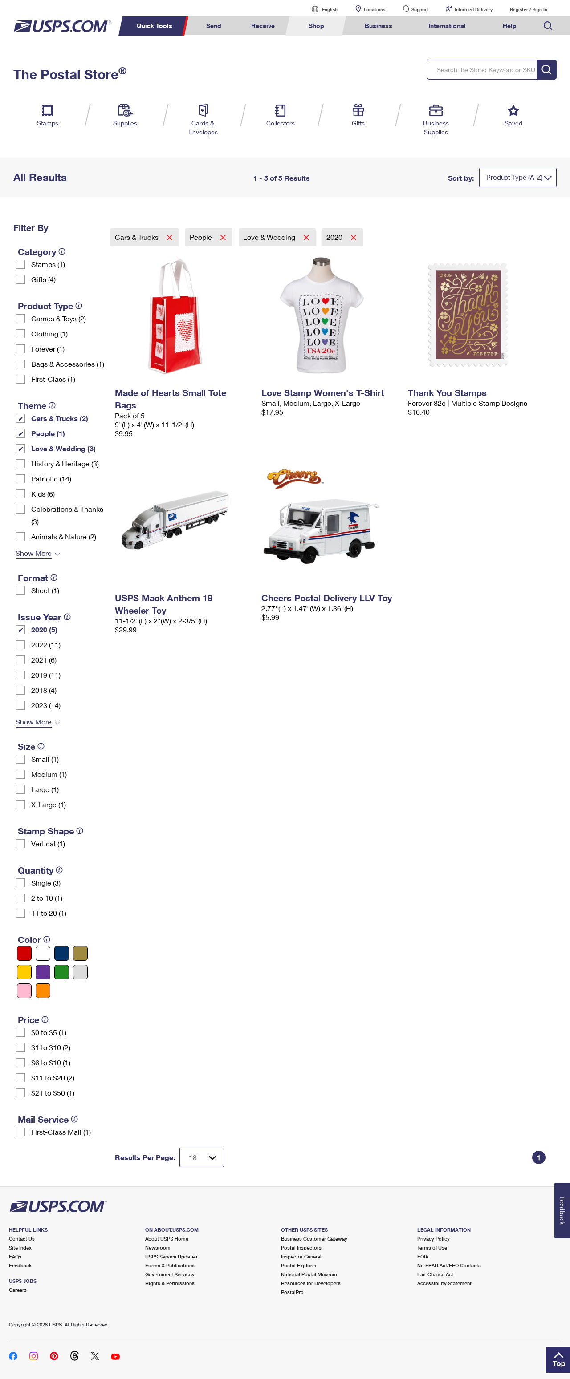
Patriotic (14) (51, 478)
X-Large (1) (48, 804)
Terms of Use (432, 1247)
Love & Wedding (270, 237)
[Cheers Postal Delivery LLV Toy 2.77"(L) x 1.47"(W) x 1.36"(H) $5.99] (330, 520)
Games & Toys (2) (58, 318)
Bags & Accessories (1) (67, 364)
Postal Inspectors (301, 1247)
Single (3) (46, 882)
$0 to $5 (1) (48, 1032)
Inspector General (301, 1256)
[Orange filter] (43, 990)
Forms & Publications (170, 1265)
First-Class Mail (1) (61, 1132)
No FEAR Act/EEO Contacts (449, 1265)
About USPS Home (166, 1239)
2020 (335, 237)
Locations (374, 9)
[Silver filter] (80, 972)
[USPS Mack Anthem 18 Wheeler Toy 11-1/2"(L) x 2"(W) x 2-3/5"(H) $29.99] (183, 520)
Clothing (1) (49, 333)
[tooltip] (61, 251)
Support (419, 9)
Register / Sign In (528, 9)
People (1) (48, 433)
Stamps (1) (48, 264)
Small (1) (45, 759)
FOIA (422, 1256)
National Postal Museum (309, 1274)
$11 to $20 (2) (52, 1077)
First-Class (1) (53, 379)
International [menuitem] (447, 25)
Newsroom (158, 1247)
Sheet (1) (45, 590)
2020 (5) (44, 629)
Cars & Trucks (137, 237)
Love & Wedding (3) (63, 448)
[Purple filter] (43, 972)
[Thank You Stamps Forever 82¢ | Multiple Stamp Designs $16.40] (477, 315)
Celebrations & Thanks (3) (67, 515)
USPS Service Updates (171, 1256)
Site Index (20, 1247)
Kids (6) (43, 493)
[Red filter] (24, 953)
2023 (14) (46, 705)
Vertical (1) (48, 843)
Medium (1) (49, 774)
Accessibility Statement (444, 1283)
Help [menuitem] (510, 25)
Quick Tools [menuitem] (154, 25)
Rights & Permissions (170, 1283)
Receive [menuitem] (263, 25)
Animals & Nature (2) (63, 536)
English (321, 9)
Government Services (169, 1274)
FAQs (15, 1256)
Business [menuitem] (378, 25)
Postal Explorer (299, 1265)
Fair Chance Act (435, 1274)
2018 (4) (44, 690)
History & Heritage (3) (65, 463)
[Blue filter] (61, 953)
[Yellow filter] (24, 972)
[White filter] (43, 953)
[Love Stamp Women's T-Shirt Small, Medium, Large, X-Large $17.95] (330, 315)
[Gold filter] (80, 953)
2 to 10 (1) (46, 898)
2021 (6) (44, 659)
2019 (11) (46, 675)
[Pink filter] (24, 990)
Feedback (20, 1265)
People (202, 237)
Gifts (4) (43, 279)
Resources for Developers (311, 1283)
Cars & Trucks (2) (59, 418)
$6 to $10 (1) (50, 1062)
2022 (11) (46, 644)
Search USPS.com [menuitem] (548, 26)
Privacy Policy (433, 1239)
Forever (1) (48, 348)
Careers (18, 1290)
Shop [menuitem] (316, 25)
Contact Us (22, 1239)
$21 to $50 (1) (52, 1092)
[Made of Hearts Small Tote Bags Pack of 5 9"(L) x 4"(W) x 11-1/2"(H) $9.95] (183, 315)
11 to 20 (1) (48, 913)
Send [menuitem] (213, 25)
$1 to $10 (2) (50, 1047)
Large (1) (45, 789)
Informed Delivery (474, 9)
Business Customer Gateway (314, 1239)
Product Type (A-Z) (514, 177)
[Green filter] (61, 972)
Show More (34, 553)
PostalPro (292, 1292)
